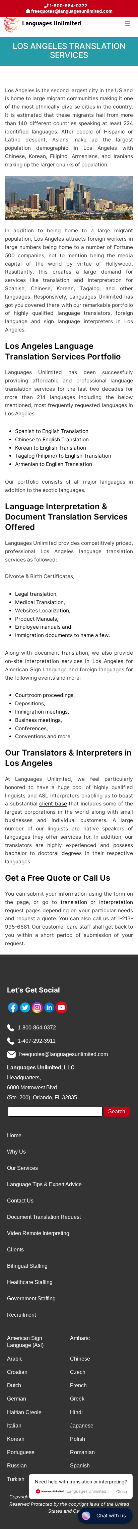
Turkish (15, 1479)
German (16, 1399)
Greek (77, 1399)
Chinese (80, 1359)
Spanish (80, 1465)
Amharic (80, 1338)
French (78, 1385)
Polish (77, 1439)
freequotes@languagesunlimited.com (72, 11)
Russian (17, 1465)
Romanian (82, 1452)
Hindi (76, 1412)
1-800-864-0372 (37, 1027)
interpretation (116, 902)
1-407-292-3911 (37, 1041)
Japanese (81, 1425)
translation (74, 902)
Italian (14, 1425)
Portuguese (20, 1452)
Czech (77, 1372)
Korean (15, 1439)
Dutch (14, 1385)
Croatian (17, 1372)
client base (53, 803)
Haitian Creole (24, 1412)
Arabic (14, 1359)
